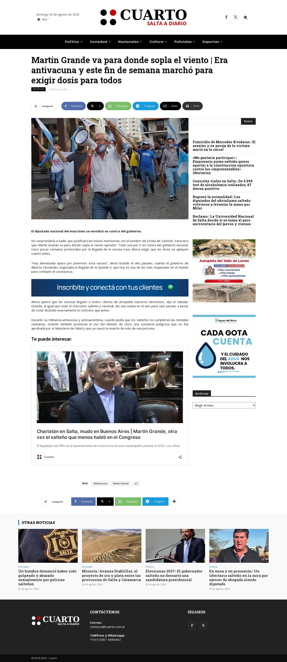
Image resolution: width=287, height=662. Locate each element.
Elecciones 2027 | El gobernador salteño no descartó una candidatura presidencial (174, 575)
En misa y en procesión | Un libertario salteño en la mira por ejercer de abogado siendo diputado (238, 577)
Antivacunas (100, 483)
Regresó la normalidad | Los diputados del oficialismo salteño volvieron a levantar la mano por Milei (222, 202)
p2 (136, 483)
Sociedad (87, 566)
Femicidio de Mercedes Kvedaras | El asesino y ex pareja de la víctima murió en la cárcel (224, 146)
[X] (235, 17)
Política (38, 89)
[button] (246, 17)
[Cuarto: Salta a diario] (143, 17)
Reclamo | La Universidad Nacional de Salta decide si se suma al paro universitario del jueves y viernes (223, 220)
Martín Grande (121, 483)
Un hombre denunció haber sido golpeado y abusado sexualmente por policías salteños (47, 577)
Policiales (23, 566)
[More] (174, 501)
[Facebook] (226, 17)
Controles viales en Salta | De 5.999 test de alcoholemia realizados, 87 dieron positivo (223, 185)
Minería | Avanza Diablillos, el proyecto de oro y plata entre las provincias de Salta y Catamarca (111, 575)
